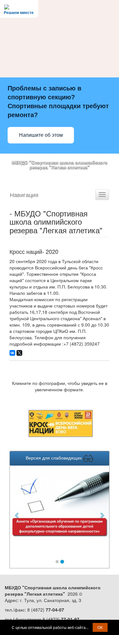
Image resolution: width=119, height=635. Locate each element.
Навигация (24, 194)
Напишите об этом (41, 135)
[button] (17, 512)
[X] (19, 353)
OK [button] (100, 627)
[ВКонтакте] (12, 353)
